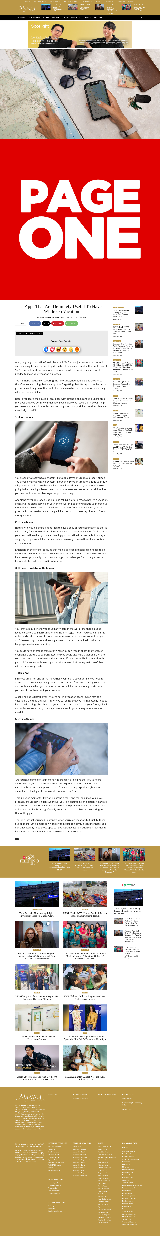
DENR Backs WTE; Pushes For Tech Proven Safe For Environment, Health (85, 7)
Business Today (118, 307)
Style (115, 425)
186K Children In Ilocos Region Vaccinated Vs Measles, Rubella (123, 400)
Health (116, 396)
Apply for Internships (80, 1098)
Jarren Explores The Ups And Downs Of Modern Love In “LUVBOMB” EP (123, 448)
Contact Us (52, 1094)
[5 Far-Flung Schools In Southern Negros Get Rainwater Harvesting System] (139, 382)
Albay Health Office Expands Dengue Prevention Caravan (121, 415)
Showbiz (116, 442)
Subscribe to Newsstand (107, 1094)
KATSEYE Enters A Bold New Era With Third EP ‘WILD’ (123, 464)
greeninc (116, 324)
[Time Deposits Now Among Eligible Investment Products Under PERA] (46, 7)
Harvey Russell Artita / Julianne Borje (52, 317)
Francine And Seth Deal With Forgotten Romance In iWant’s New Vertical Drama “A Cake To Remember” (112, 9)
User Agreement (128, 1094)
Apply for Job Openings (81, 1094)
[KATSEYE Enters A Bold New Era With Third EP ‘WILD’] (139, 461)
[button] (142, 17)
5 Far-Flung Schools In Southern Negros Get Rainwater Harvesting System (122, 385)
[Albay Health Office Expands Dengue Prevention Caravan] (139, 413)
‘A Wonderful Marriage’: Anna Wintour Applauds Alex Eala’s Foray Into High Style (123, 431)
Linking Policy (127, 1109)
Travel (17, 839)
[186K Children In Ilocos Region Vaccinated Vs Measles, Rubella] (139, 398)
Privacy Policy (127, 1098)
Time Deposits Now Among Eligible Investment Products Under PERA (57, 8)
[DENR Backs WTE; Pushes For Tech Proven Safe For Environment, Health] (72, 7)
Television (117, 341)
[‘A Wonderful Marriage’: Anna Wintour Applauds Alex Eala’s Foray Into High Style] (139, 428)
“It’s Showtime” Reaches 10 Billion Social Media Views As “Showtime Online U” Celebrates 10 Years (139, 8)
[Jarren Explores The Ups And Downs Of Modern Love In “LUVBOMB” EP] (139, 444)
